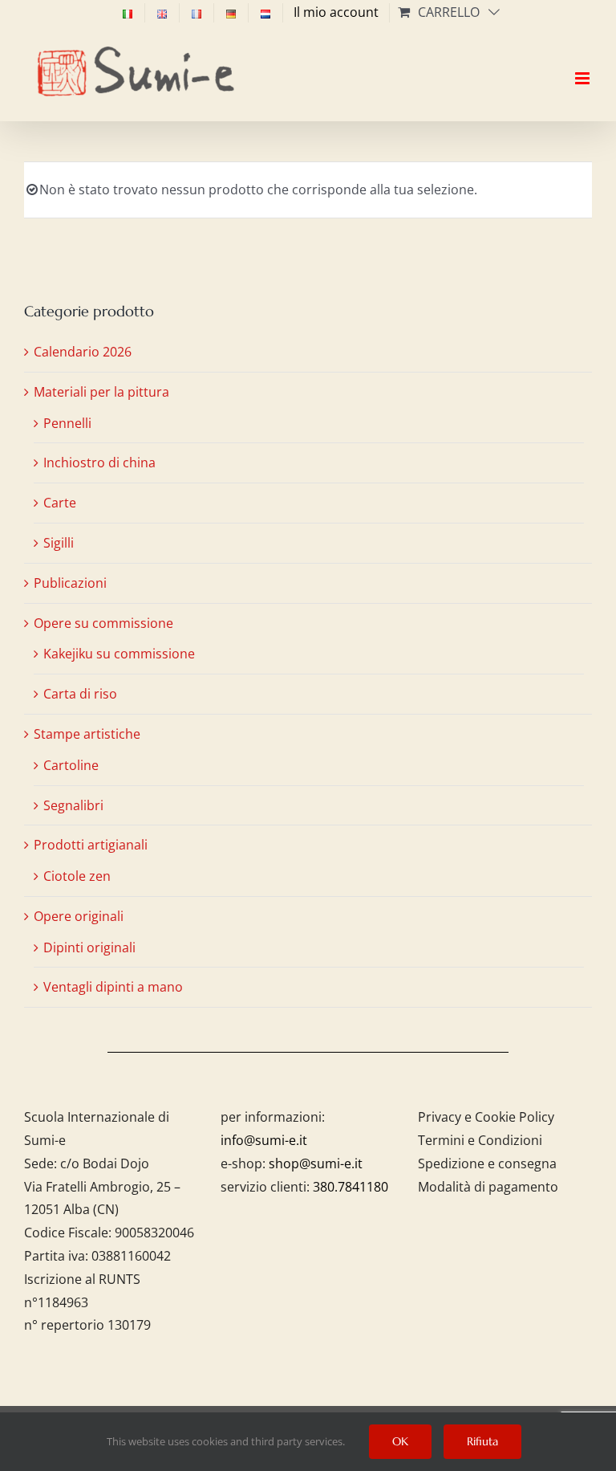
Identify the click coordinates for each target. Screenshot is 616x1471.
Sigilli (58, 543)
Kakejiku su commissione (119, 653)
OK (400, 1441)
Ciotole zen (77, 876)
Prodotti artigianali (91, 845)
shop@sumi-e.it (316, 1163)
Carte (59, 502)
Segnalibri (73, 805)
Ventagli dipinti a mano (113, 987)
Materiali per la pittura (101, 392)
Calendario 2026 (83, 352)
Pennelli (67, 423)
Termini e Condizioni (480, 1140)
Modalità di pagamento (488, 1187)
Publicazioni (70, 583)
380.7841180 (350, 1187)
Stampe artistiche (87, 734)
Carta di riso (80, 694)
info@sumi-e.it (264, 1140)
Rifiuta (482, 1441)
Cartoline (71, 765)
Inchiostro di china (99, 462)
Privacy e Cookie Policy (486, 1117)
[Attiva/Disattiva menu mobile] (583, 64)
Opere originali (79, 916)
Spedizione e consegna (487, 1163)
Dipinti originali (89, 947)
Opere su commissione (103, 623)
